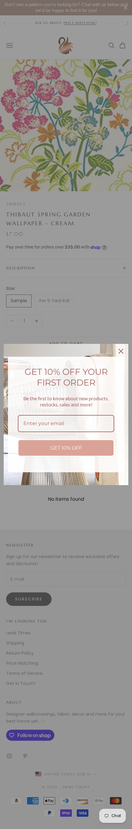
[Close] (121, 351)
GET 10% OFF (66, 448)
